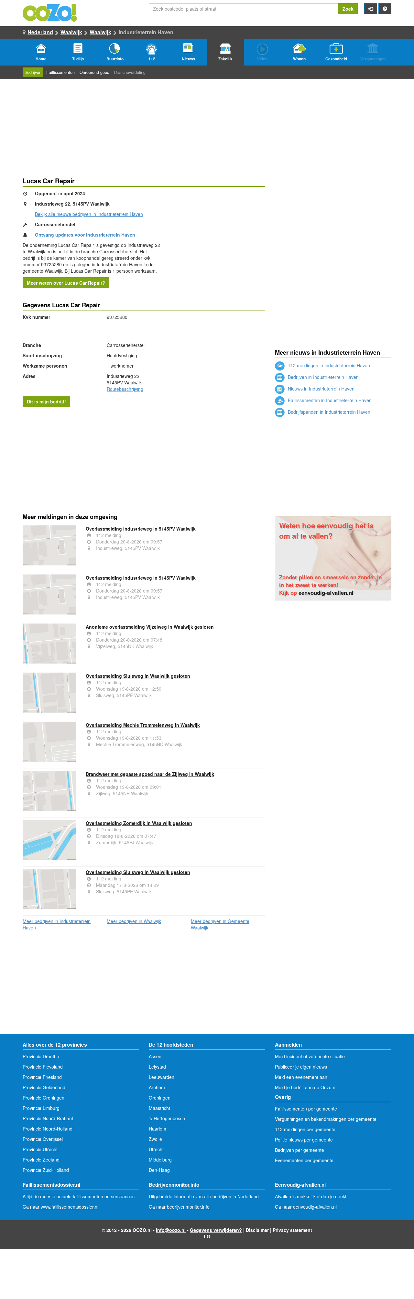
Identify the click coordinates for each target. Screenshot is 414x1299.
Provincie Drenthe (41, 1056)
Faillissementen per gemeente (306, 1108)
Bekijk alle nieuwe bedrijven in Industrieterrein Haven (89, 214)
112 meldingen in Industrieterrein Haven (328, 365)
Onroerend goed (94, 72)
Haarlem (157, 1128)
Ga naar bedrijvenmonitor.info (179, 1206)
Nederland (40, 32)
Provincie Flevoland (43, 1066)
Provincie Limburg (41, 1108)
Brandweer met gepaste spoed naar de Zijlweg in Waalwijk (150, 774)
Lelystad (157, 1066)
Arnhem (157, 1087)
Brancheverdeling (130, 72)
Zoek (348, 8)
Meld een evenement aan (301, 1077)
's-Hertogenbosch (167, 1118)
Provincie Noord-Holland (47, 1128)
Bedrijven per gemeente (299, 1150)
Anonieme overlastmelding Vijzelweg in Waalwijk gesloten (150, 627)
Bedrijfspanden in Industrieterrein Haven (328, 412)
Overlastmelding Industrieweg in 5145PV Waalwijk (141, 528)
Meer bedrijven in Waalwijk (134, 921)
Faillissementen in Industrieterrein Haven (329, 400)
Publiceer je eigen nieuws (301, 1066)
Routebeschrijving (125, 389)
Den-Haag (159, 1170)
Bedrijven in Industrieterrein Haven (323, 377)
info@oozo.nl (171, 1230)
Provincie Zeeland (41, 1159)
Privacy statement (292, 1230)
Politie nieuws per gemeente (304, 1139)
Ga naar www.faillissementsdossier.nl (60, 1206)
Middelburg (160, 1159)
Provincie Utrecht (40, 1149)
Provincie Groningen (43, 1097)
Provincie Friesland (42, 1077)
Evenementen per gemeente (304, 1160)
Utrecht (156, 1149)
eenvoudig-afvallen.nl (326, 592)
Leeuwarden (161, 1077)
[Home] (50, 12)
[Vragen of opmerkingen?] (384, 8)
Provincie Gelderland (44, 1087)
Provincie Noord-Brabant (48, 1118)
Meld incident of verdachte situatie (310, 1056)
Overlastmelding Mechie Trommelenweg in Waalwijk (143, 725)
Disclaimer (257, 1230)
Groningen (159, 1097)
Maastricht (159, 1108)
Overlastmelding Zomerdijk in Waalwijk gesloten (139, 823)
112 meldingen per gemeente (305, 1129)
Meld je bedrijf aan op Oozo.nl (305, 1087)
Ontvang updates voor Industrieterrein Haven (85, 234)
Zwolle (155, 1139)
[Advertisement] (144, 458)
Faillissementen (60, 72)
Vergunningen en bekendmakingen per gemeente (325, 1119)
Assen (155, 1056)
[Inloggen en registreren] (370, 8)
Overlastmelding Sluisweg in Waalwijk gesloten (138, 676)
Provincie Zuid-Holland (46, 1170)
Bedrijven (33, 72)
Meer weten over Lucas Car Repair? (66, 282)
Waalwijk (71, 32)
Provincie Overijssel (43, 1139)
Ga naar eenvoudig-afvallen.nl (306, 1206)
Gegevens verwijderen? (216, 1230)
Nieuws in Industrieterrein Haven (320, 388)
